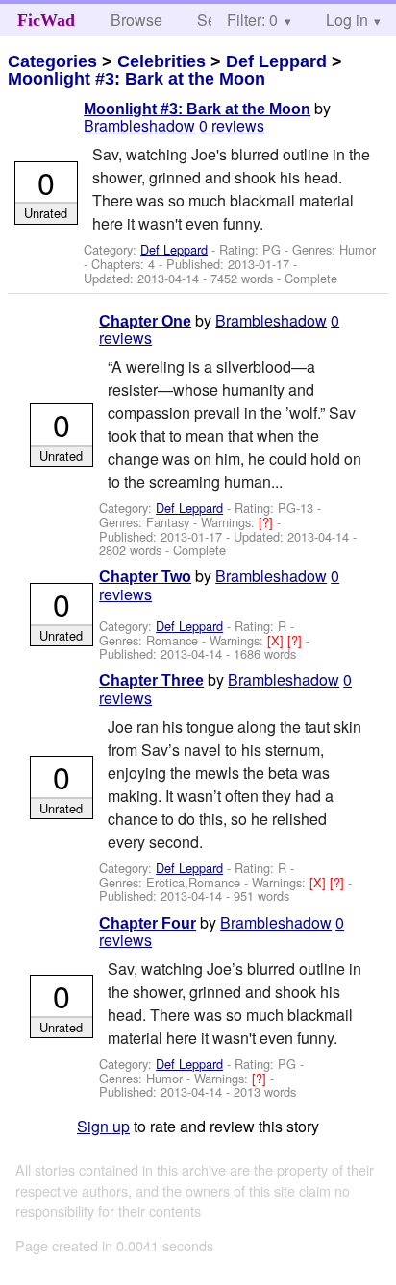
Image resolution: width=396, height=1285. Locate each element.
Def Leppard (276, 61)
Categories (52, 61)
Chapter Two (145, 577)
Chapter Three (151, 680)
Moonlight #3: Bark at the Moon (136, 78)
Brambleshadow (139, 125)
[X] (277, 640)
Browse (136, 20)
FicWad (46, 20)
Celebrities (161, 61)
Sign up (103, 1126)
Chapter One (145, 321)
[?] (268, 522)
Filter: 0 (252, 20)
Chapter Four (147, 923)
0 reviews (231, 125)
